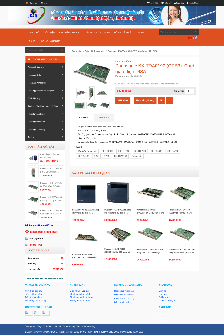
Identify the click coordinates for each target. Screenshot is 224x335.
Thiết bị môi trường (36, 129)
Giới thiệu (49, 33)
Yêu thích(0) (153, 3)
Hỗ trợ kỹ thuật (123, 33)
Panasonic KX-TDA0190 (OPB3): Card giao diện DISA (132, 51)
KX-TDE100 (140, 151)
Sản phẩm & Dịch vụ (69, 33)
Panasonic (137, 156)
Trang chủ (33, 33)
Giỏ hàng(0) (167, 3)
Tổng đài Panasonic (37, 83)
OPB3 (106, 156)
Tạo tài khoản (193, 3)
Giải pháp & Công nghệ (97, 33)
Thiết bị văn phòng (36, 114)
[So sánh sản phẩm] (169, 100)
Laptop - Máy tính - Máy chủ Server (44, 106)
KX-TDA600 (156, 151)
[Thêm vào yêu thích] (161, 100)
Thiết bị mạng (34, 98)
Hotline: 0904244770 (50, 41)
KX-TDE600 (107, 151)
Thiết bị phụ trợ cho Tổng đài (41, 90)
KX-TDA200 (172, 151)
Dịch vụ (31, 137)
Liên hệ (31, 41)
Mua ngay (123, 100)
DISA (96, 156)
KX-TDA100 (83, 156)
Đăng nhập (180, 3)
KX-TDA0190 (120, 156)
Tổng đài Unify (34, 75)
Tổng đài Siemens (36, 67)
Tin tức (141, 33)
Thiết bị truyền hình (36, 122)
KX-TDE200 (124, 151)
